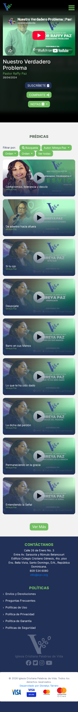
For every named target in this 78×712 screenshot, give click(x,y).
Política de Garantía (18, 621)
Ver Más (39, 526)
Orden (9, 153)
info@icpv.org (39, 574)
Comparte (38, 95)
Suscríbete (37, 85)
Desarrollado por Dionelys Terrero (39, 685)
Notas (36, 104)
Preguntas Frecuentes (20, 600)
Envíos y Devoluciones (20, 594)
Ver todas (44, 153)
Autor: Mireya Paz (55, 147)
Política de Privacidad (19, 614)
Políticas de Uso (16, 607)
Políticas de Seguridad (20, 628)
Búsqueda (31, 147)
